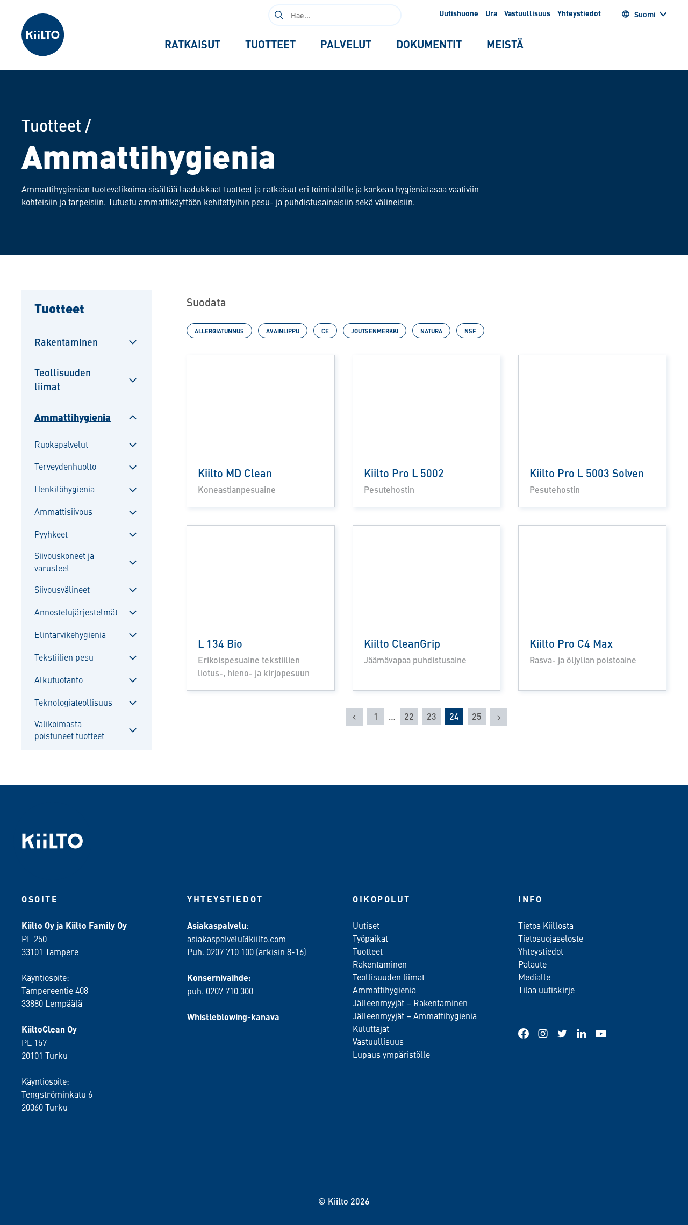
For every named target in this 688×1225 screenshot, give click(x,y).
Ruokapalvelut (61, 444)
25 (477, 716)
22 (409, 716)
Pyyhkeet (51, 534)
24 (454, 716)
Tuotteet (51, 125)
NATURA (431, 330)
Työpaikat (370, 938)
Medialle (535, 977)
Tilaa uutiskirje (546, 989)
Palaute (532, 964)
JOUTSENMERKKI (374, 330)
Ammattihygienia (72, 417)
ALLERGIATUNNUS (219, 330)
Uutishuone (458, 13)
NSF (470, 330)
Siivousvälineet (62, 589)
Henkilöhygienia (64, 489)
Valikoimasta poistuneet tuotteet (69, 729)
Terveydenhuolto (65, 466)
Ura (491, 13)
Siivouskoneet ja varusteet (64, 561)
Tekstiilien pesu (64, 657)
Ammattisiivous (63, 511)
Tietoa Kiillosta (546, 925)
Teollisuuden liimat (62, 379)
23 (431, 716)
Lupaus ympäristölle (391, 1054)
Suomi (645, 14)
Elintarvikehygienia (70, 634)
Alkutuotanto (58, 679)
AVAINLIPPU (282, 330)
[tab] (192, 44)
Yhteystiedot (579, 13)
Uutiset (366, 925)
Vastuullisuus (527, 13)
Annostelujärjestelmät (76, 612)
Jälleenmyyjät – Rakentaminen (410, 1002)
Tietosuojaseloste (550, 938)
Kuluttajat (371, 1028)
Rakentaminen (66, 341)
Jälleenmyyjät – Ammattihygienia (415, 1015)
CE (325, 330)
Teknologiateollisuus (73, 702)
